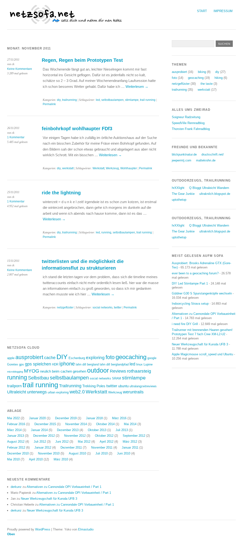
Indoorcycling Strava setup (190, 303)
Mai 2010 (13, 459)
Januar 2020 (37, 418)
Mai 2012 (84, 441)
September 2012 (134, 435)
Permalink (49, 104)
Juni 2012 (62, 441)
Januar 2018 (94, 418)
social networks (102, 307)
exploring (95, 357)
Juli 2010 (101, 453)
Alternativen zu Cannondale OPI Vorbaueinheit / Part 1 (64, 487)
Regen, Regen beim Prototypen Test (82, 60)
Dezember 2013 (68, 430)
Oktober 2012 (104, 435)
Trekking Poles (93, 386)
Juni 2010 (123, 453)
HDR (55, 364)
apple (10, 358)
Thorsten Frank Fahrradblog (191, 129)
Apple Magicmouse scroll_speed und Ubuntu (202, 354)
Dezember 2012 (44, 435)
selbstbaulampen (112, 100)
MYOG (31, 371)
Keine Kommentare (19, 69)
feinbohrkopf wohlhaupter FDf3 (77, 128)
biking (202, 72)
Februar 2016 (16, 424)
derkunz (16, 487)
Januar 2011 (130, 447)
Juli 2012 (40, 441)
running (106, 232)
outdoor (98, 370)
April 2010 (36, 459)
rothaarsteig (139, 371)
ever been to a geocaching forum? (195, 273)
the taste (207, 83)
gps (21, 364)
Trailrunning (70, 385)
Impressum (223, 11)
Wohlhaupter (128, 168)
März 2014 (14, 430)
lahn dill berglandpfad (114, 364)
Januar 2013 (15, 435)
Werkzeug (112, 168)
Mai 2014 (130, 424)
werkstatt (68, 168)
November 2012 (75, 435)
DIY (62, 357)
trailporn (14, 386)
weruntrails (133, 392)
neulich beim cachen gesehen (63, 371)
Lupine (148, 364)
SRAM (116, 378)
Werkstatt (98, 168)
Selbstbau (38, 377)
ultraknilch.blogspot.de (214, 194)
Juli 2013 (122, 430)
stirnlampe (132, 100)
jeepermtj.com (181, 160)
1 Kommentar (15, 137)
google (151, 358)
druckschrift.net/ (212, 154)
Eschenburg (77, 358)
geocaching (131, 357)
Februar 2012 (16, 447)
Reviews (118, 371)
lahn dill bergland (87, 364)
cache (50, 357)
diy (59, 100)
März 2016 (119, 418)
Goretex (12, 364)
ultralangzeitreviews (143, 386)
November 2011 (101, 447)
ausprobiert (29, 357)
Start (202, 11)
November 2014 (76, 424)
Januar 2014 (39, 430)
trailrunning (69, 100)
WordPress (42, 529)
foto (110, 357)
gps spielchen (38, 364)
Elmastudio (85, 529)
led (98, 100)
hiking (219, 78)
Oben (11, 534)
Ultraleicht (16, 392)
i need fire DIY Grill (185, 324)
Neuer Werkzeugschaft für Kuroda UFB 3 (49, 498)
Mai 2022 (13, 418)
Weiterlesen (137, 87)
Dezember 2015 (45, 424)
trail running (147, 100)
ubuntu (123, 386)
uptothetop (179, 199)
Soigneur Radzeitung (186, 117)
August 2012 (15, 441)
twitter (118, 307)
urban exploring (58, 392)
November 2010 (49, 453)
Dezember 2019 (66, 418)
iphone (67, 364)
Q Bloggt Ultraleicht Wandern (209, 188)
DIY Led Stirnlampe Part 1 (190, 283)
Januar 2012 (42, 447)
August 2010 (77, 453)
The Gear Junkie (183, 194)
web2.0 (77, 391)
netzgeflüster (65, 307)
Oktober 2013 (97, 430)
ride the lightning (61, 192)
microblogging (15, 371)
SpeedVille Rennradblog (188, 123)
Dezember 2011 (71, 447)
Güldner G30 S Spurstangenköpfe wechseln (202, 293)
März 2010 (61, 459)
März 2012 (130, 441)
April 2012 (106, 441)
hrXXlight (178, 188)
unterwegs (37, 392)
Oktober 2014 (105, 424)
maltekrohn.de (205, 160)
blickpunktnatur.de (184, 154)
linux (139, 364)
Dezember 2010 (18, 453)
